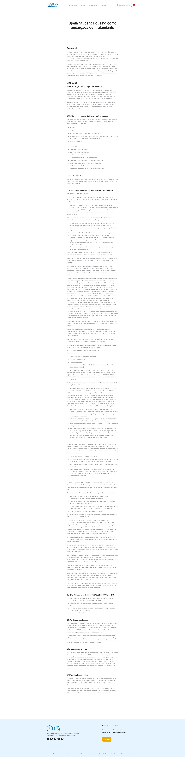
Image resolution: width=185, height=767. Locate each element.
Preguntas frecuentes (93, 5)
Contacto (103, 5)
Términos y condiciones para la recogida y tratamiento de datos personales (71, 753)
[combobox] (135, 5)
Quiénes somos (73, 5)
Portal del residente (124, 5)
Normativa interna (115, 753)
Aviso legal (93, 753)
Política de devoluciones (103, 753)
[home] (52, 5)
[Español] (135, 5)
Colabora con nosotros (126, 753)
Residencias (82, 5)
